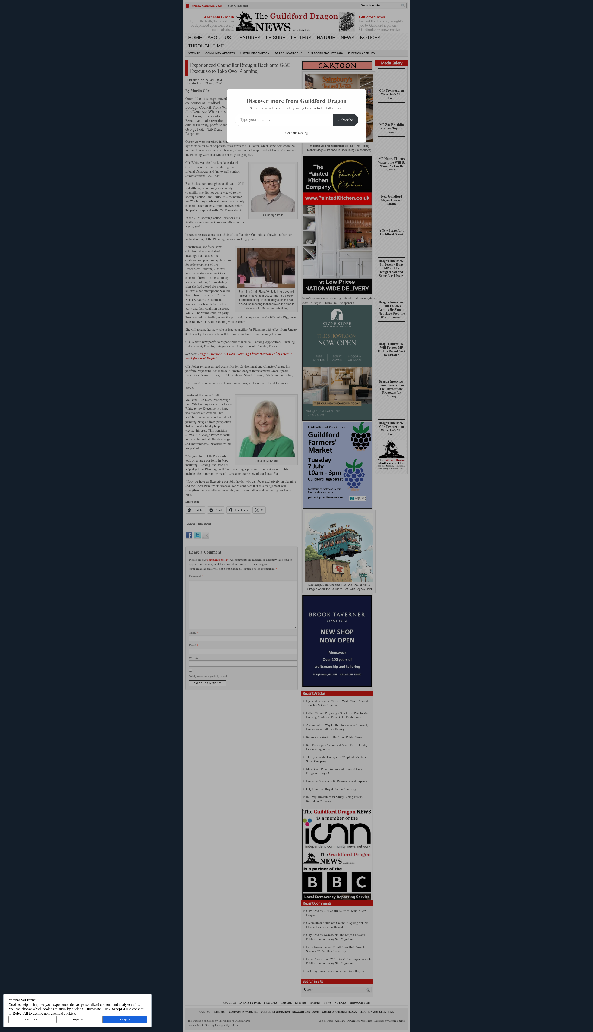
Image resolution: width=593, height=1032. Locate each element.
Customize (31, 1019)
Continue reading (296, 133)
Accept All (124, 1019)
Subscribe (345, 119)
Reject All (78, 1019)
